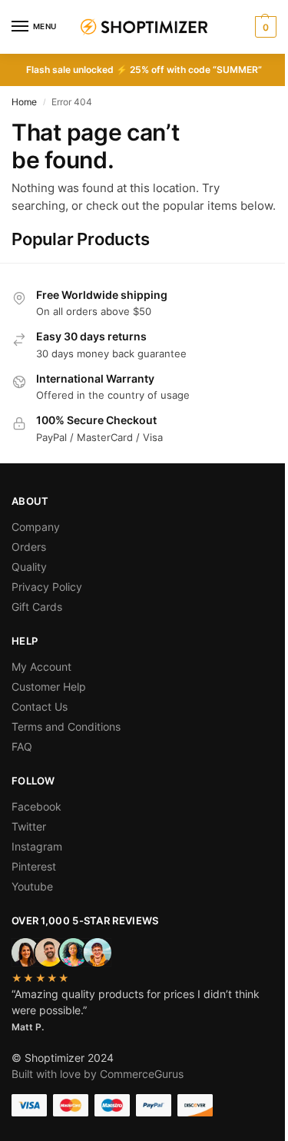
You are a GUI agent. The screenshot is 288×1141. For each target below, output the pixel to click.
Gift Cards (37, 606)
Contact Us (40, 706)
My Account (41, 666)
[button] (263, 27)
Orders (29, 546)
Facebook (36, 806)
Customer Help (49, 686)
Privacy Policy (47, 586)
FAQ (22, 746)
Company (36, 526)
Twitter (29, 826)
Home (24, 102)
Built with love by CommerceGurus (98, 1073)
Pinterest (34, 866)
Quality (29, 566)
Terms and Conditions (66, 726)
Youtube (32, 886)
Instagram (37, 846)
